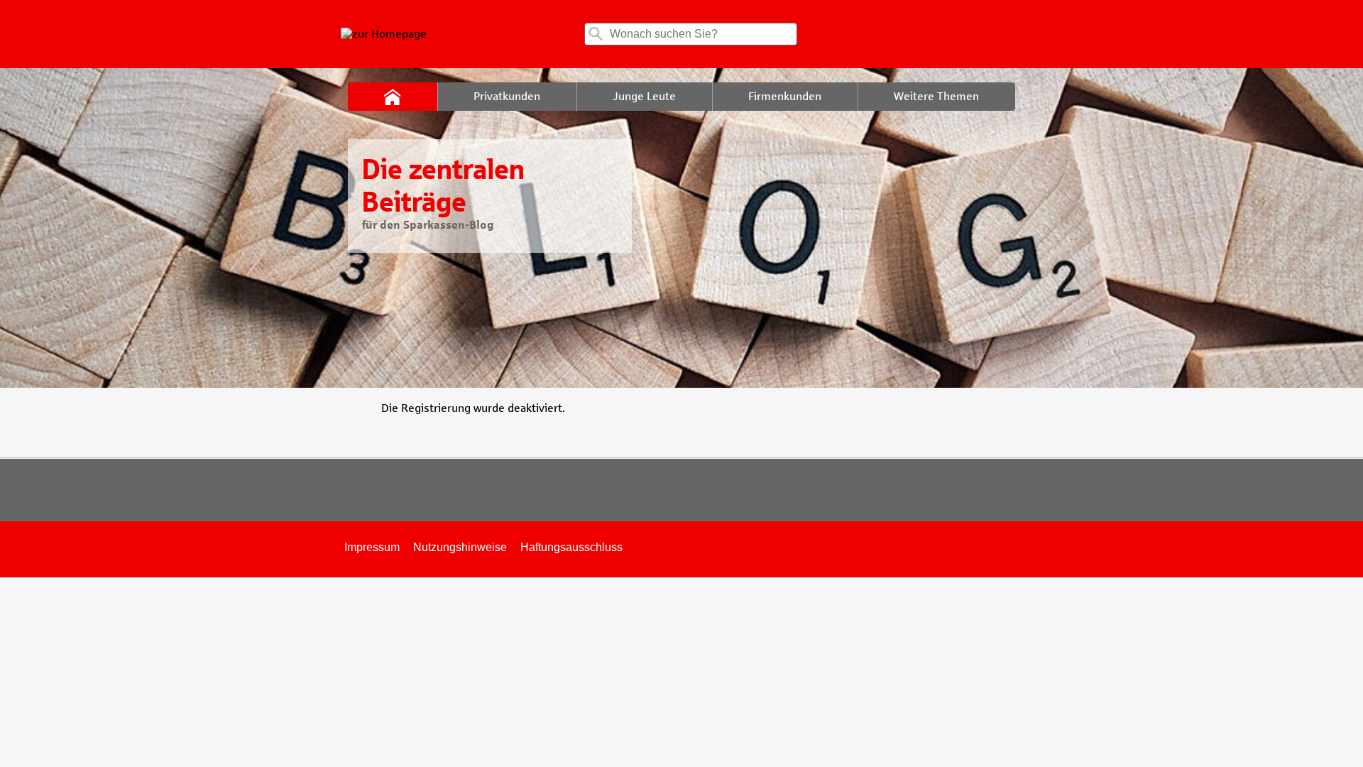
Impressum (372, 547)
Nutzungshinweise (460, 547)
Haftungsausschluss (571, 547)
